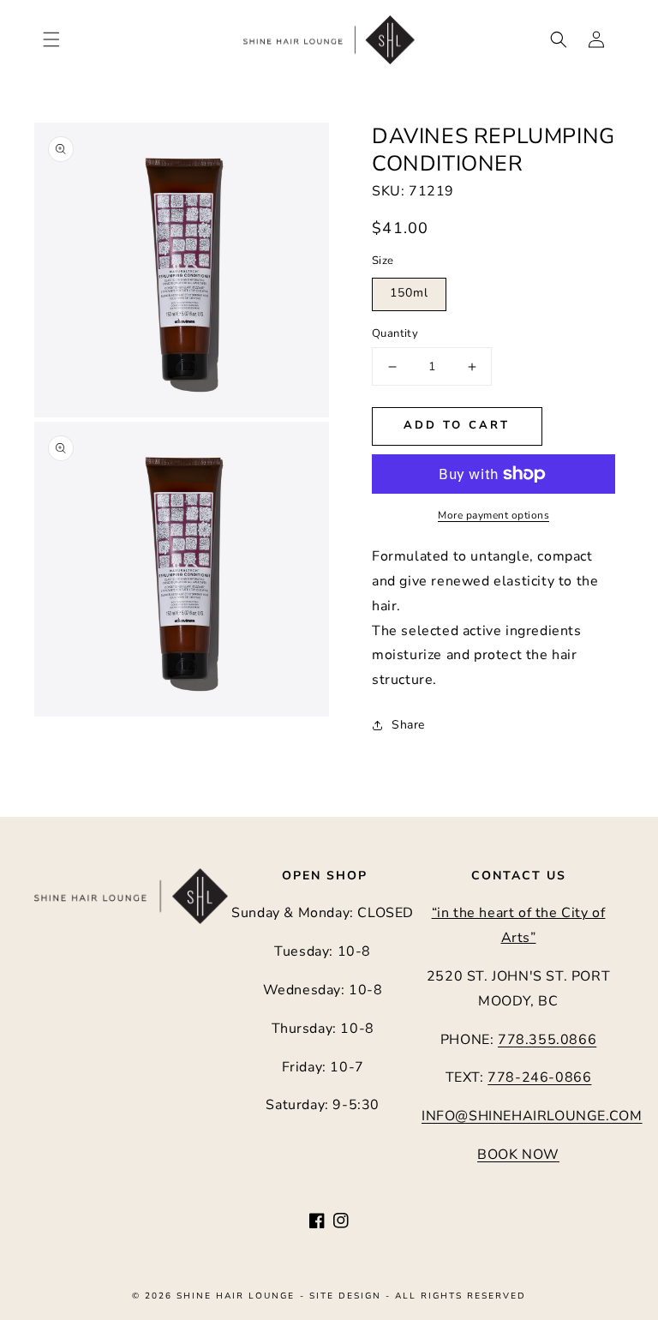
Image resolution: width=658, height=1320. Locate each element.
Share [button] (408, 725)
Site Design (345, 1296)
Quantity (395, 333)
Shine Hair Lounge (235, 1296)
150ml (409, 293)
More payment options (493, 515)
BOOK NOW (518, 1154)
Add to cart (457, 425)
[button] (51, 39)
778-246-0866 (539, 1077)
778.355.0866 (547, 1039)
